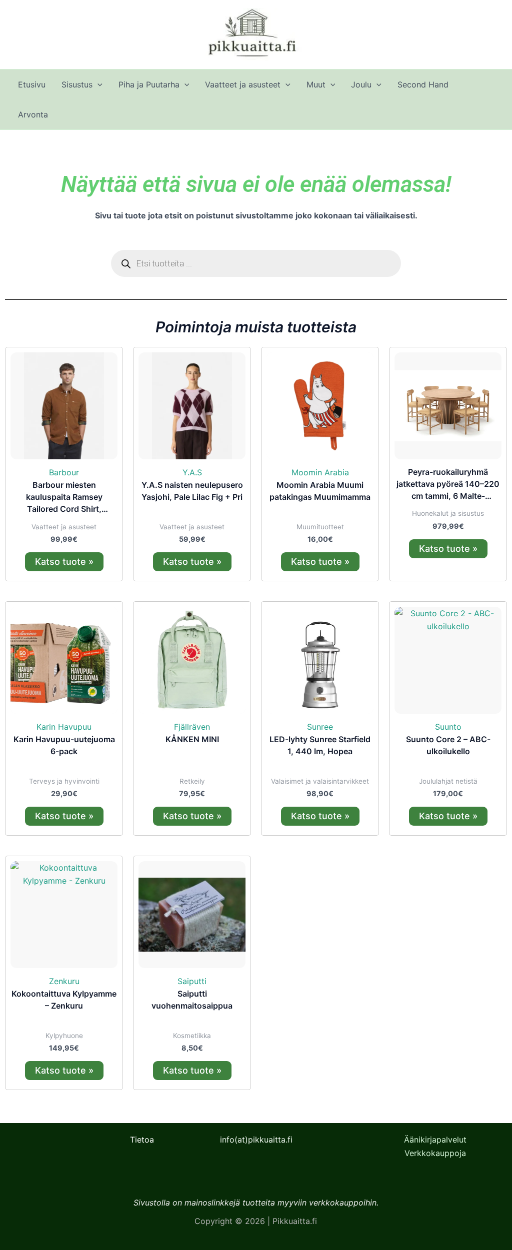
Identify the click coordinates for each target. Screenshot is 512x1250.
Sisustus (77, 84)
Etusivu (32, 84)
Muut (316, 84)
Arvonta (33, 114)
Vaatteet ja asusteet (242, 84)
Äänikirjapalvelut (435, 1140)
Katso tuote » (64, 561)
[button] (97, 84)
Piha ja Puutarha (149, 84)
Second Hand (423, 84)
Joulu (361, 84)
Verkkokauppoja (435, 1153)
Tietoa (142, 1140)
